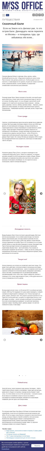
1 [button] (21, 226)
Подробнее (5, 449)
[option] (22, 189)
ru (7, 15)
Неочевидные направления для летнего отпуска (20, 438)
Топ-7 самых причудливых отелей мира (18, 436)
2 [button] (24, 226)
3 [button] (26, 376)
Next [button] (41, 193)
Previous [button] (4, 193)
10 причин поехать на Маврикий (16, 434)
